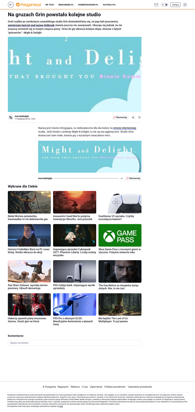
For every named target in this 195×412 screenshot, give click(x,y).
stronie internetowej (124, 127)
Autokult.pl (109, 5)
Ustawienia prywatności (139, 386)
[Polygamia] (30, 4)
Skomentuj (121, 117)
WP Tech (49, 5)
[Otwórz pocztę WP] (156, 4)
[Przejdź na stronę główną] (11, 6)
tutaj (61, 406)
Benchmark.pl (66, 5)
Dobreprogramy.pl (88, 5)
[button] (164, 4)
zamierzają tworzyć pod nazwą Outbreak (31, 25)
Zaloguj (175, 5)
